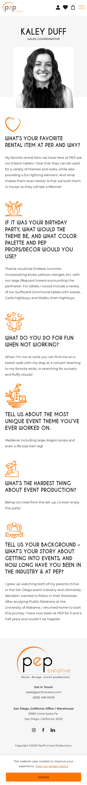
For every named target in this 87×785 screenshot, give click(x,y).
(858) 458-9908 (43, 697)
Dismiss (43, 777)
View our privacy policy (51, 766)
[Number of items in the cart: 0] (73, 7)
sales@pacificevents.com (43, 692)
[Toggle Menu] (82, 7)
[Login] (57, 7)
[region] (43, 770)
